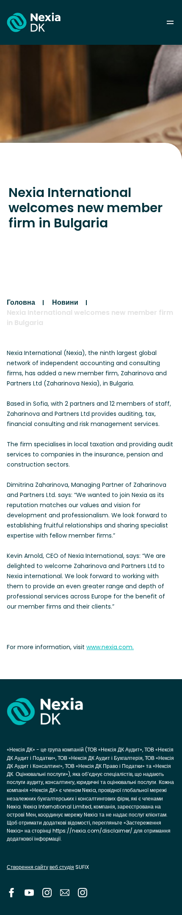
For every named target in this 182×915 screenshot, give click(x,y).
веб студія (62, 867)
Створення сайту (27, 867)
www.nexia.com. (110, 647)
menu (170, 22)
